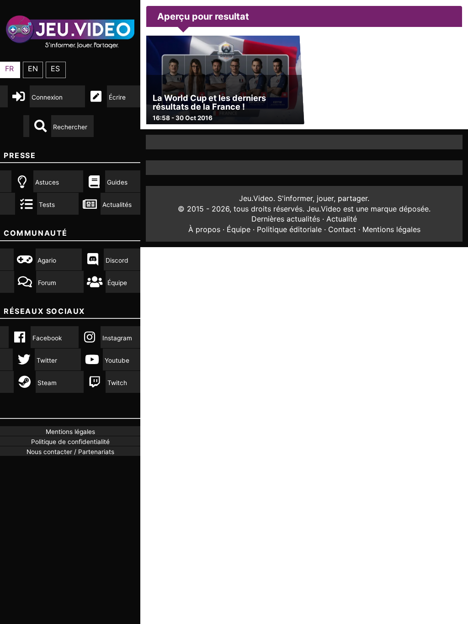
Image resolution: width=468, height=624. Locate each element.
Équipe (238, 229)
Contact (342, 229)
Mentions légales (391, 229)
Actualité (341, 218)
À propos (204, 229)
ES (55, 68)
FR (9, 68)
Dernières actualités (285, 218)
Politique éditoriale (289, 229)
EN (33, 68)
